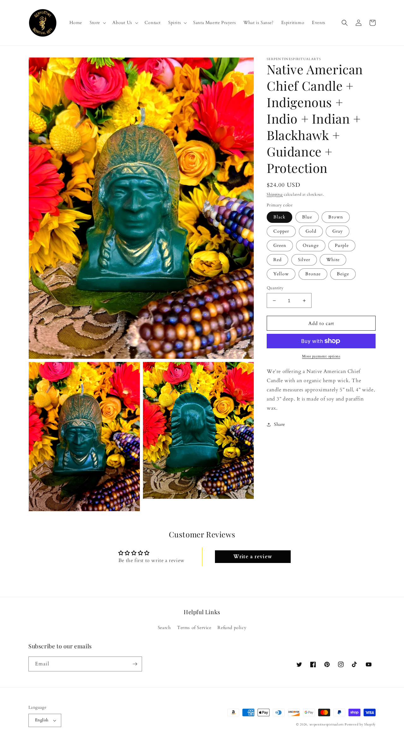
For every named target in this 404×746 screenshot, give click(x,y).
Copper (281, 231)
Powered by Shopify (360, 724)
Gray (337, 231)
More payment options (321, 356)
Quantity (275, 288)
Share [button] (279, 424)
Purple (342, 245)
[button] (97, 22)
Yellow (281, 274)
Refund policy (231, 628)
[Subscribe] (135, 664)
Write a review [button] (252, 556)
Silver (304, 260)
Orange (311, 245)
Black (279, 217)
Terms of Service (194, 628)
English (42, 720)
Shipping (275, 194)
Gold (311, 231)
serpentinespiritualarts (327, 724)
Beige (343, 274)
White (333, 260)
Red (277, 260)
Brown (335, 217)
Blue (307, 217)
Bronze (313, 274)
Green (279, 245)
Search (164, 628)
